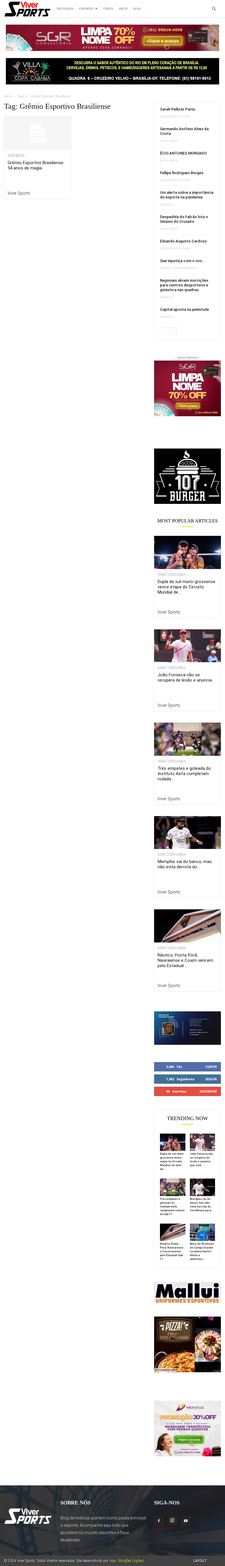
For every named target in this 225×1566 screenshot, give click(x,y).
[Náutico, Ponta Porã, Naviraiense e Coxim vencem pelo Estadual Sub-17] (187, 925)
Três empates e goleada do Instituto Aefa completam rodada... (184, 774)
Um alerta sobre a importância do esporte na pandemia (186, 194)
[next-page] (173, 330)
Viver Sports (19, 193)
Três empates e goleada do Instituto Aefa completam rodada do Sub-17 (172, 1207)
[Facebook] (158, 1521)
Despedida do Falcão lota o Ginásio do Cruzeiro (184, 219)
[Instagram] (172, 1520)
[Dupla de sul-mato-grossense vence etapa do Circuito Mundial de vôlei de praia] (187, 552)
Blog (137, 8)
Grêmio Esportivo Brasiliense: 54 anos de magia (36, 165)
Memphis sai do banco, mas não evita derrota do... (185, 864)
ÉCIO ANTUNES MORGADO (183, 153)
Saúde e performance (178, 268)
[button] (214, 9)
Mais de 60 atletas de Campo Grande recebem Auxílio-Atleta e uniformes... (202, 1251)
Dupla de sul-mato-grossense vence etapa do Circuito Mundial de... (186, 587)
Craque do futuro (175, 116)
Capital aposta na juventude (184, 309)
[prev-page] (163, 330)
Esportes (86, 8)
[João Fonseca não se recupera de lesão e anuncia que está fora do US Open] (187, 646)
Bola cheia (169, 141)
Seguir (211, 1079)
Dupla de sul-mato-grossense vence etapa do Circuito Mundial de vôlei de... (172, 1161)
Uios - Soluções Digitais (126, 1561)
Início (123, 8)
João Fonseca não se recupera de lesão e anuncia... (186, 677)
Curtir (211, 1066)
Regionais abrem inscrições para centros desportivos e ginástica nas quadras (184, 285)
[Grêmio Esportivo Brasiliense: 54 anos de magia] (37, 133)
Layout (200, 1561)
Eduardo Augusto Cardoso (183, 241)
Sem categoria (172, 574)
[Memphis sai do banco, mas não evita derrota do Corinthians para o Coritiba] (187, 832)
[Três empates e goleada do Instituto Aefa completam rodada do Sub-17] (187, 739)
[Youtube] (185, 1521)
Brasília (167, 204)
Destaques (65, 8)
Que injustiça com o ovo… (182, 261)
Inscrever (208, 1091)
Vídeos (108, 8)
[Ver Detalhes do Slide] (187, 476)
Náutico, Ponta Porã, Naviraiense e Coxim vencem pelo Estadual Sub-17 (171, 1251)
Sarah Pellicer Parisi (177, 109)
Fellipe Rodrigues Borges (181, 173)
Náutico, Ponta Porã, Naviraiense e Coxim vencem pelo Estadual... (185, 960)
